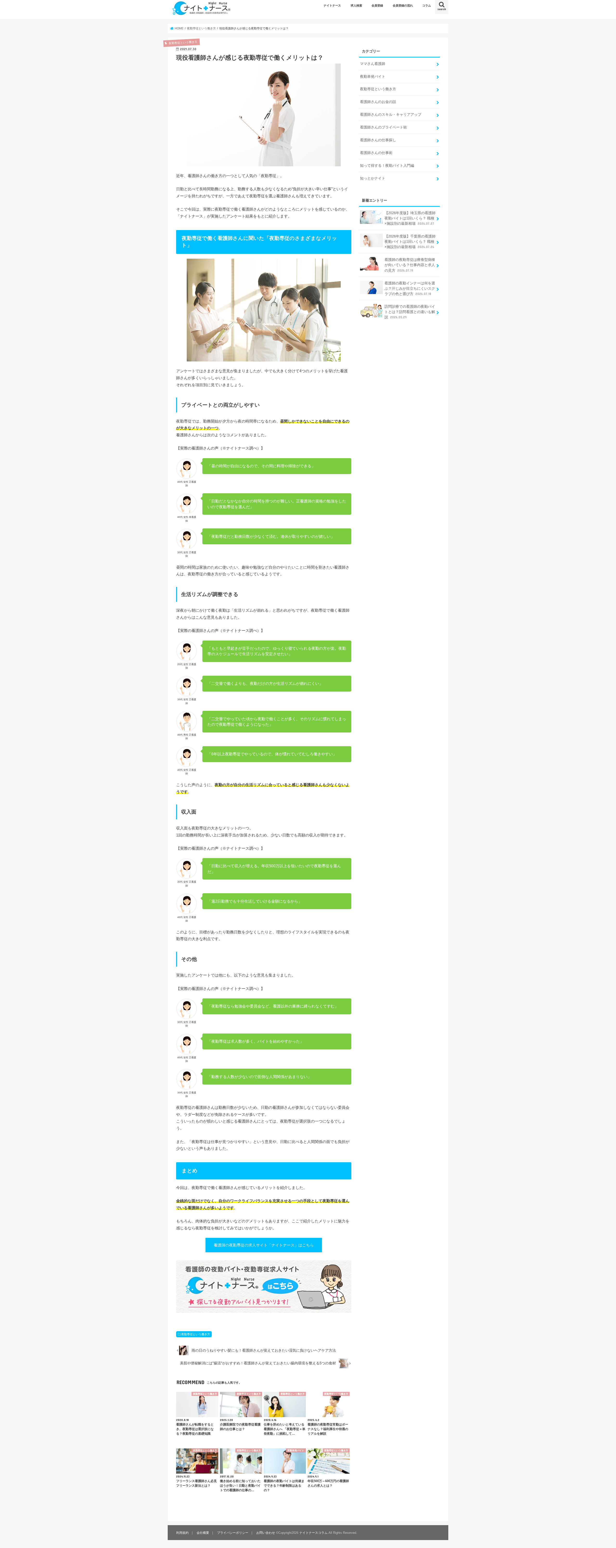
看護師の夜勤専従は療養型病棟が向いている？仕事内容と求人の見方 (410, 265)
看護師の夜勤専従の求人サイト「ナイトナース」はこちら (264, 1245)
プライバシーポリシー (232, 1533)
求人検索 (356, 5)
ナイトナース (332, 5)
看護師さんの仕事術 (376, 153)
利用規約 (182, 1533)
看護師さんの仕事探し (378, 140)
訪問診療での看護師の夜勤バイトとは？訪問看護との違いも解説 (410, 312)
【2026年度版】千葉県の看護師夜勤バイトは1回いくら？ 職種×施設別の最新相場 (410, 241)
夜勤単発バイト (372, 76)
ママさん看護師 (372, 64)
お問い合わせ (265, 1533)
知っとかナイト (372, 178)
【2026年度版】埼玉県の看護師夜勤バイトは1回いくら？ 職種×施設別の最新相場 (410, 218)
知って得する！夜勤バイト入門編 (387, 165)
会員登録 (377, 5)
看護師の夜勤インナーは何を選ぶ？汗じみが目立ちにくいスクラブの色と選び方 (410, 288)
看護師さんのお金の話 (378, 102)
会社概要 (203, 1533)
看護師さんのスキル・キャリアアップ (390, 114)
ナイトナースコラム (313, 1533)
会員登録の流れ (403, 5)
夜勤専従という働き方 (195, 1334)
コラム (426, 5)
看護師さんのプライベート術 (383, 127)
